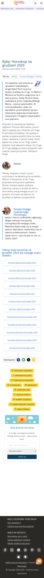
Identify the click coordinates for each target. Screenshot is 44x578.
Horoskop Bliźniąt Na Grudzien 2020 (22, 278)
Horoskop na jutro (23, 375)
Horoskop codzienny (25, 9)
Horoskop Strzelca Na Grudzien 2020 (22, 324)
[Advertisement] (22, 34)
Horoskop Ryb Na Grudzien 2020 (22, 348)
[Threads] (25, 550)
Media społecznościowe (18, 543)
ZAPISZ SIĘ (22, 457)
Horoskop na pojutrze (23, 380)
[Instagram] (11, 550)
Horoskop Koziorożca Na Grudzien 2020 (22, 332)
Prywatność (33, 562)
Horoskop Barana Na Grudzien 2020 (22, 262)
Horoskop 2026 (7, 9)
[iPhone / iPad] (18, 556)
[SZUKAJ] (41, 3)
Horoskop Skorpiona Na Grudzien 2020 (22, 317)
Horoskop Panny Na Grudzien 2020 (22, 301)
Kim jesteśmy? (14, 522)
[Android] (25, 556)
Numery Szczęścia (23, 399)
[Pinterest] (32, 550)
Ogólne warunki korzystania (20, 526)
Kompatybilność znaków (23, 404)
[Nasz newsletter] (35, 3)
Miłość (14, 76)
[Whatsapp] (23, 360)
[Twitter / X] (28, 360)
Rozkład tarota (23, 395)
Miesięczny (32, 385)
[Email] (34, 360)
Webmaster (22, 566)
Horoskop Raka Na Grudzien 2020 (22, 286)
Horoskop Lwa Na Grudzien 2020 (22, 293)
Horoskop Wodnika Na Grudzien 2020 (22, 340)
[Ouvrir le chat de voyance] (39, 561)
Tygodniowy (15, 385)
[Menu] (2, 3)
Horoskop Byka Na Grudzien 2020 (22, 270)
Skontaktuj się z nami (17, 536)
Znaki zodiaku (23, 409)
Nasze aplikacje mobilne (18, 539)
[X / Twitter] (39, 550)
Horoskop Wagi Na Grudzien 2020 (22, 309)
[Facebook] (18, 360)
